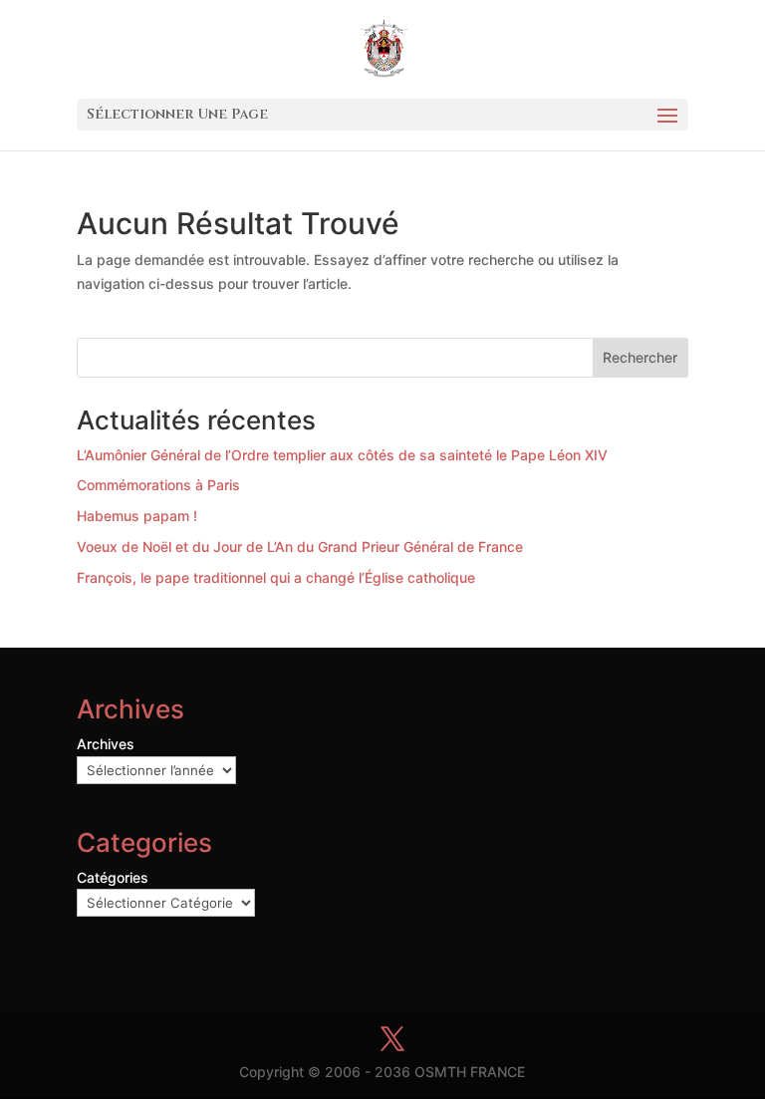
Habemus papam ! (137, 515)
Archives (105, 743)
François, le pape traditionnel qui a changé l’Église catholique (276, 577)
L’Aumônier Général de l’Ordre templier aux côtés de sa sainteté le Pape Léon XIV (342, 454)
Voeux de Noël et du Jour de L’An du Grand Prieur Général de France (300, 546)
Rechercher (640, 357)
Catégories (112, 877)
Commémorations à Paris (158, 484)
